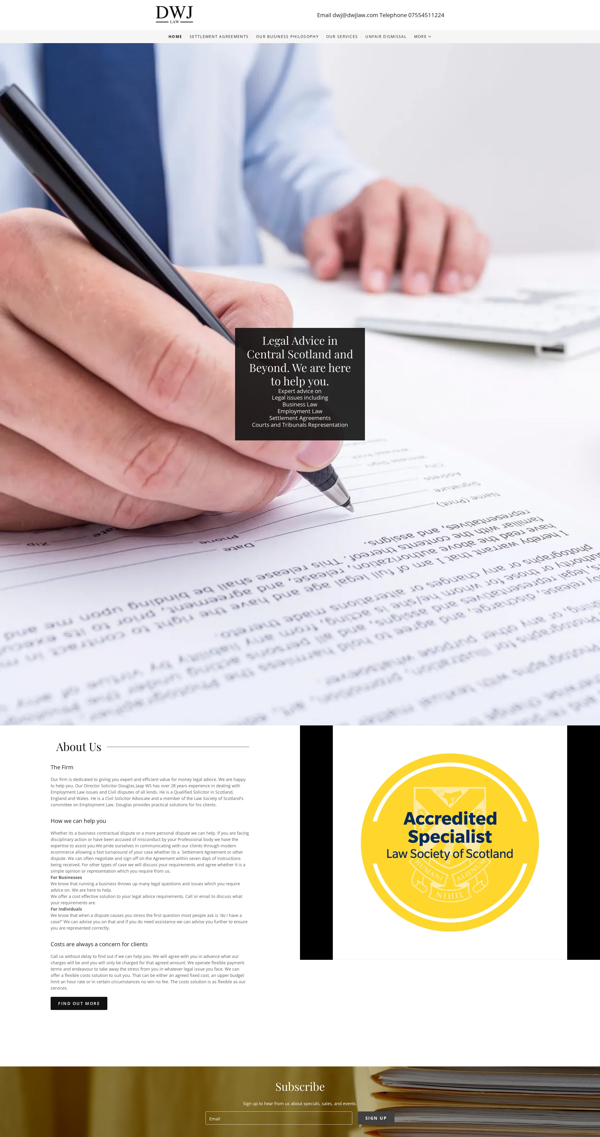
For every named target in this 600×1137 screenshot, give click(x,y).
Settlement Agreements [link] (219, 36)
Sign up (376, 1118)
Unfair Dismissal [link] (386, 36)
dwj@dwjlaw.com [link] (355, 15)
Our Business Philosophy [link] (287, 36)
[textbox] (279, 1118)
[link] (174, 14)
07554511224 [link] (426, 15)
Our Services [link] (342, 36)
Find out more (79, 1003)
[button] (422, 36)
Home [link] (175, 36)
